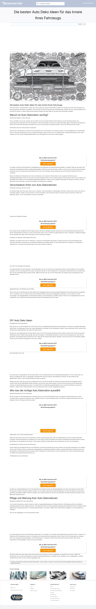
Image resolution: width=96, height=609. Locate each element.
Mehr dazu (17, 563)
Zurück (80, 24)
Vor (84, 24)
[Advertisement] (48, 38)
